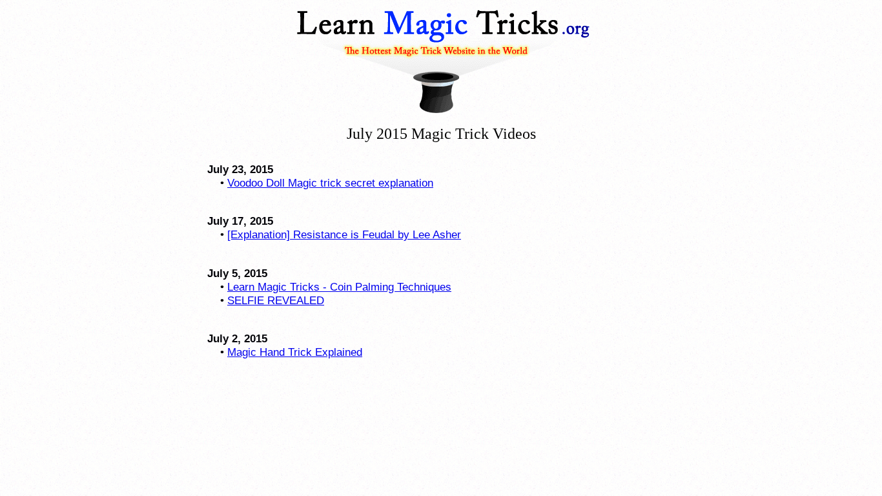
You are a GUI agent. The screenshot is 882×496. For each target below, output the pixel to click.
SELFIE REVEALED (275, 300)
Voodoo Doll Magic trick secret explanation (330, 182)
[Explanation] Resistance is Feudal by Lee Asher (344, 234)
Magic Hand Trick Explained (294, 352)
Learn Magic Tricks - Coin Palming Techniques (339, 286)
